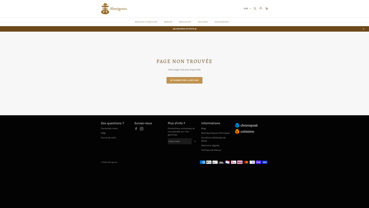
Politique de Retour (211, 150)
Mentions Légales (210, 145)
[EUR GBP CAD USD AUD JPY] (247, 8)
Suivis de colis (108, 137)
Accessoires (222, 22)
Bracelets (185, 22)
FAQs (103, 133)
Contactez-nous (109, 128)
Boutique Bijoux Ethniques (215, 133)
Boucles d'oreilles (146, 22)
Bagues (168, 22)
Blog (203, 128)
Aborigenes (112, 162)
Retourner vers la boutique (184, 80)
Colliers (203, 22)
